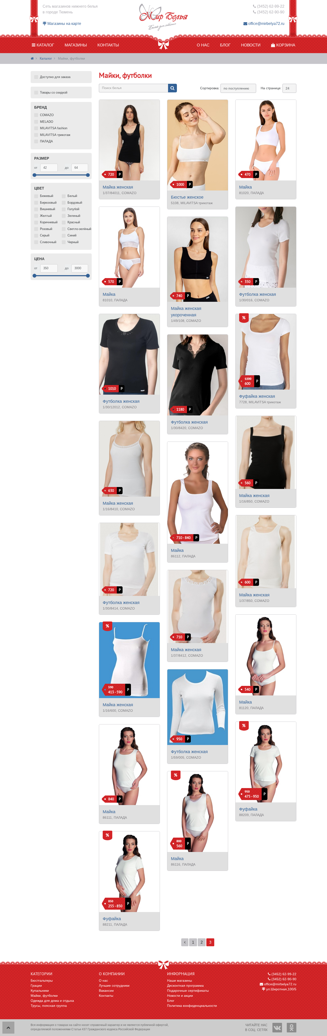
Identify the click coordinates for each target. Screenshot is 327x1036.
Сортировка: (210, 88)
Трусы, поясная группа (49, 1006)
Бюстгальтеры (42, 980)
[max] (79, 168)
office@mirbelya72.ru (265, 24)
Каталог (44, 45)
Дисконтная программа (185, 985)
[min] (49, 168)
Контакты (108, 45)
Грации (36, 985)
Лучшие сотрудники (114, 985)
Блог (225, 45)
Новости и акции (180, 995)
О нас (203, 45)
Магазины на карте (63, 24)
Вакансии (106, 990)
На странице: (271, 88)
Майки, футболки (44, 995)
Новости (250, 45)
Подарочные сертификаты (188, 990)
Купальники (40, 990)
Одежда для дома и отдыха (52, 1000)
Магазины (76, 45)
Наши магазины (179, 980)
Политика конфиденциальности (192, 1006)
